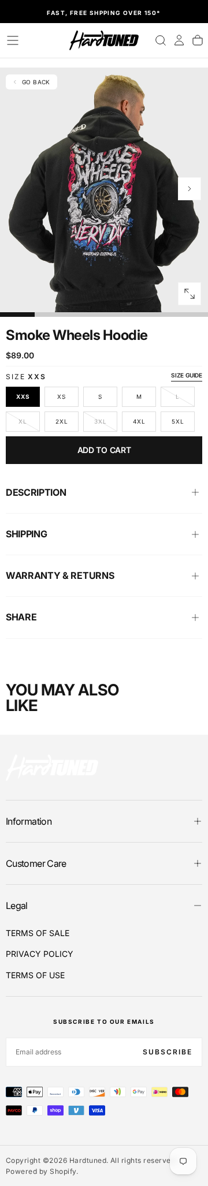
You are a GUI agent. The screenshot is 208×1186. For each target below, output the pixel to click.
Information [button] (28, 821)
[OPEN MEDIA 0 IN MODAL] (189, 294)
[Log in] (179, 40)
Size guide (186, 375)
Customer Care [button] (36, 863)
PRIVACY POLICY (39, 954)
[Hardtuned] (52, 767)
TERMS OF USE (35, 975)
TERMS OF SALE (37, 933)
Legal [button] (17, 905)
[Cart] (198, 40)
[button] (13, 40)
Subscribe (167, 1051)
